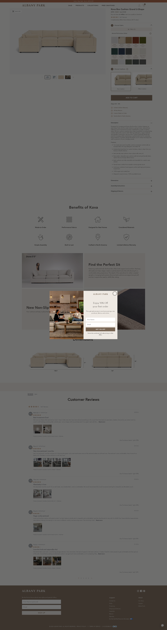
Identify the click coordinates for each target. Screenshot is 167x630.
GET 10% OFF (100, 329)
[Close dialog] (115, 293)
